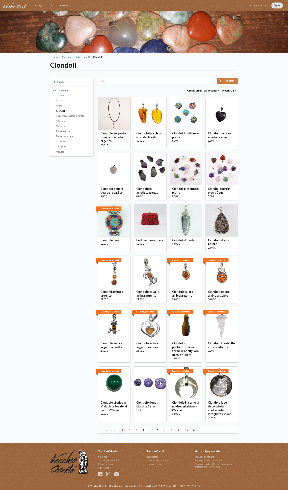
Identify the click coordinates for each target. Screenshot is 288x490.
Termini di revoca (155, 464)
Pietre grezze (63, 131)
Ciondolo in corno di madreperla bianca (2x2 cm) (185, 406)
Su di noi (102, 456)
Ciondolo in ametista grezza (147, 190)
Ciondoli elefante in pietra (185, 190)
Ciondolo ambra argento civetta (111, 345)
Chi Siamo (63, 5)
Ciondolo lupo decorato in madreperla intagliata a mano (220, 408)
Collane (60, 95)
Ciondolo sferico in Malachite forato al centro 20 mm (113, 406)
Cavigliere (61, 146)
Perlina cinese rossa (149, 240)
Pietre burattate (64, 136)
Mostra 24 (228, 90)
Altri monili (61, 120)
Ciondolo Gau (109, 240)
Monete (60, 151)
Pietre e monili (82, 57)
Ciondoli (61, 110)
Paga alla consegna (204, 456)
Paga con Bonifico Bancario (208, 460)
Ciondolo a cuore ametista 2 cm (219, 135)
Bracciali (60, 100)
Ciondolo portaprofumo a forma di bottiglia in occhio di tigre (185, 349)
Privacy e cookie (106, 464)
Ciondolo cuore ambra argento (182, 293)
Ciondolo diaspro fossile (219, 242)
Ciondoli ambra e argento (111, 293)
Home (55, 57)
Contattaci (104, 467)
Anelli (59, 105)
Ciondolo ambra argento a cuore (147, 345)
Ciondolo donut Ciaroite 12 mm (147, 404)
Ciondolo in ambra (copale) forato (148, 135)
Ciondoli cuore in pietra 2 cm (219, 190)
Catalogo (37, 5)
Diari (50, 5)
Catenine (61, 126)
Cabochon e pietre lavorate (70, 115)
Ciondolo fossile (183, 240)
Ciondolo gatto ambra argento (218, 293)
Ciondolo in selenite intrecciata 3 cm (221, 345)
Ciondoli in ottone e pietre (185, 135)
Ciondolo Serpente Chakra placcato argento (113, 137)
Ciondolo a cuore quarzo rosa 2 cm (112, 190)
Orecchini (61, 141)
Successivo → (192, 430)
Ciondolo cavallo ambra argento (147, 293)
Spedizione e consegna (158, 460)
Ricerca (230, 80)
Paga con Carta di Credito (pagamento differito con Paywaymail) (214, 465)
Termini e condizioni (108, 460)
